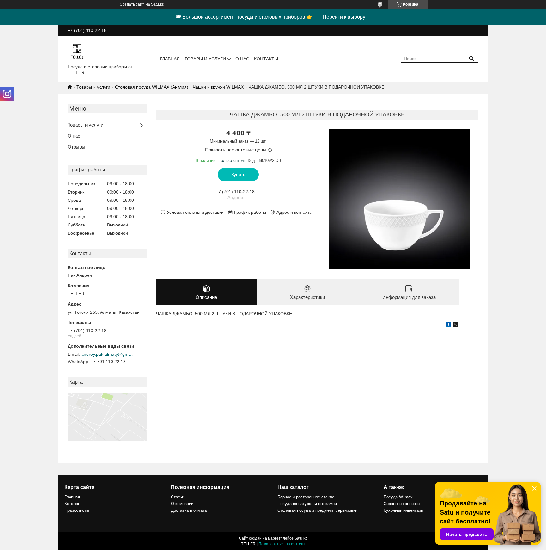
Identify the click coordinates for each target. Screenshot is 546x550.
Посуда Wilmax (398, 497)
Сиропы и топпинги (402, 503)
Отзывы (76, 147)
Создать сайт (132, 4)
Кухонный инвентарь (403, 510)
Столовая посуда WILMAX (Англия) (151, 87)
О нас (242, 58)
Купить (238, 174)
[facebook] (448, 325)
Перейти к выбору (344, 17)
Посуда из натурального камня (307, 503)
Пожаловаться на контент (281, 544)
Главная (170, 58)
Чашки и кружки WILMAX (218, 87)
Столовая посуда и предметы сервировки (317, 510)
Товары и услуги (205, 58)
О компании (182, 503)
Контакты (266, 58)
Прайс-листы (76, 510)
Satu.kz (300, 538)
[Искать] (471, 59)
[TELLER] (77, 51)
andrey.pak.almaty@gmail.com (108, 354)
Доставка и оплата (189, 510)
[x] (455, 325)
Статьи (177, 497)
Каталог (72, 503)
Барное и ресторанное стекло (305, 497)
